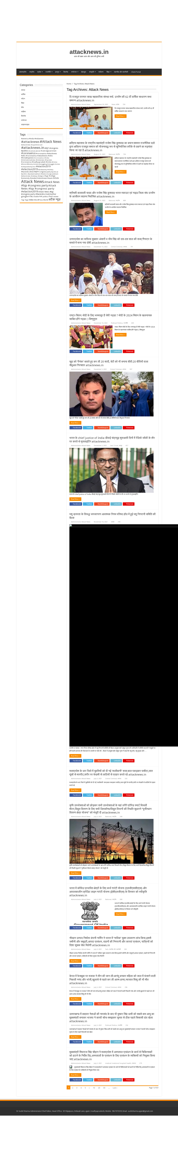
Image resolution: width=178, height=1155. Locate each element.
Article (56, 178)
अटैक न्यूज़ (54, 199)
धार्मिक (23, 94)
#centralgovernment (48, 151)
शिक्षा (108, 72)
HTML (30, 196)
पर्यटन (23, 99)
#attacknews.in (32, 148)
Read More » (120, 116)
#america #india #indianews (32, 139)
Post (51, 196)
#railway (34, 176)
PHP (40, 196)
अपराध (125, 247)
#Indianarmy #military (45, 170)
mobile (36, 197)
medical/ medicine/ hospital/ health (118, 1063)
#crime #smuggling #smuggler (44, 164)
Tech (106, 949)
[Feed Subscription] (157, 89)
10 (94, 1088)
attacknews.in (89, 51)
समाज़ (23, 90)
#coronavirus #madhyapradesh (33, 162)
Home (69, 84)
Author (53, 194)
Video (31, 200)
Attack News (32, 181)
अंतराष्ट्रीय (22, 72)
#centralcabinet (34, 151)
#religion (41, 176)
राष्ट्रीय (31, 72)
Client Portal (136, 72)
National (112, 154)
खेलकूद (83, 72)
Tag (22, 200)
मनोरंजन (74, 72)
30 (104, 1088)
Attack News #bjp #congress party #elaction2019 (38, 188)
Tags (27, 200)
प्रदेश (39, 72)
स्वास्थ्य (134, 1063)
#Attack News (50, 142)
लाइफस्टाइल (25, 124)
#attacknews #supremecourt (31, 145)
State (113, 104)
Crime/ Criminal (116, 247)
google (24, 196)
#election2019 (29, 169)
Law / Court (114, 445)
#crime (48, 162)
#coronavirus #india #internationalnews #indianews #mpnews (36, 159)
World (45, 200)
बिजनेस (65, 72)
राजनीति (48, 72)
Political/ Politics (117, 323)
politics (45, 197)
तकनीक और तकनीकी (121, 72)
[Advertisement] (83, 1135)
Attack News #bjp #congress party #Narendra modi (37, 193)
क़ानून (57, 72)
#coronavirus (28, 153)
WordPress (38, 200)
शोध (22, 107)
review (55, 196)
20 (99, 1088)
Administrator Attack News (80, 104)
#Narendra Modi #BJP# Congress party (36, 172)
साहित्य (23, 112)
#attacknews (30, 142)
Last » (115, 1088)
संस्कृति (91, 72)
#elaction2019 (43, 166)
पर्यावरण (100, 72)
